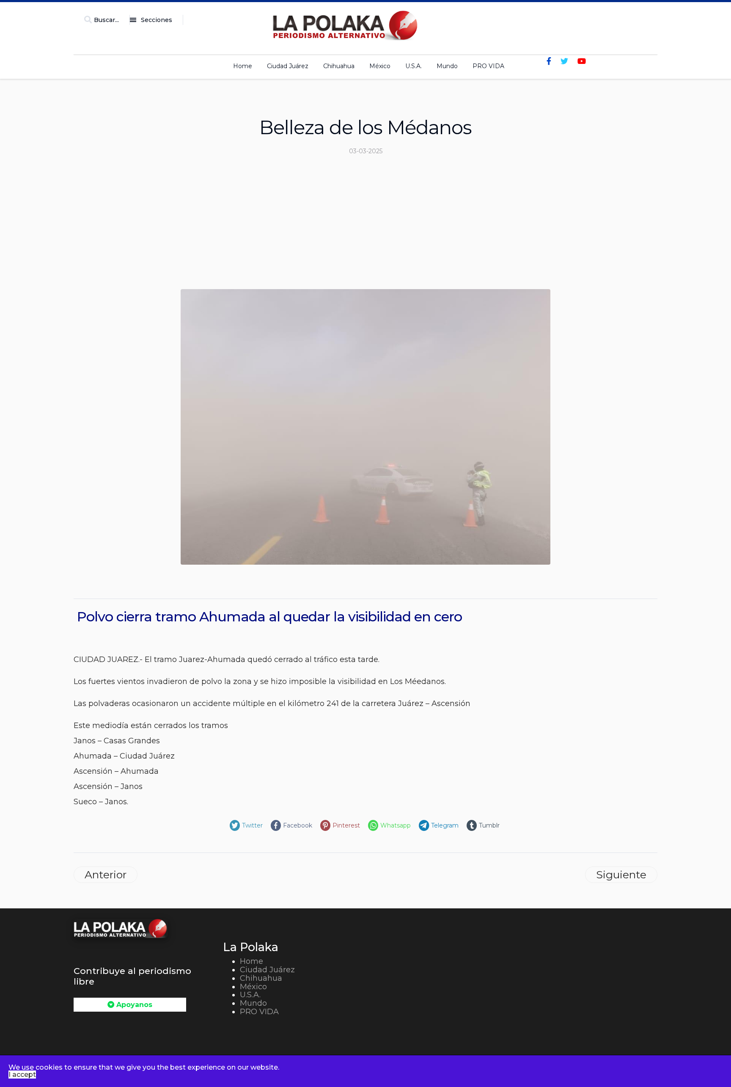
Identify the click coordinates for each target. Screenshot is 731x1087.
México (379, 66)
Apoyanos (133, 1005)
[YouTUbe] (581, 61)
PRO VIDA (488, 66)
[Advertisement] (365, 225)
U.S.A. (413, 66)
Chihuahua (339, 66)
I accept (22, 1074)
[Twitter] (564, 61)
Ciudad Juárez (287, 66)
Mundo (447, 66)
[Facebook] (549, 61)
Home (242, 66)
